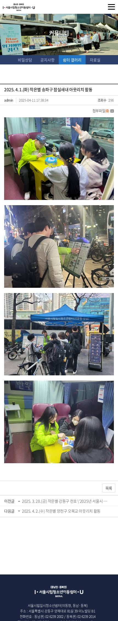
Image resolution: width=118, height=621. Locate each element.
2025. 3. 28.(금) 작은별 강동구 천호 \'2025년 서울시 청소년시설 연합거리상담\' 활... (65, 501)
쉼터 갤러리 (72, 60)
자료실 (95, 60)
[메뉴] (111, 6)
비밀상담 (25, 60)
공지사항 (47, 60)
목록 (108, 488)
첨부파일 (100, 110)
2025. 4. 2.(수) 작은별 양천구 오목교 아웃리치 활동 (61, 511)
